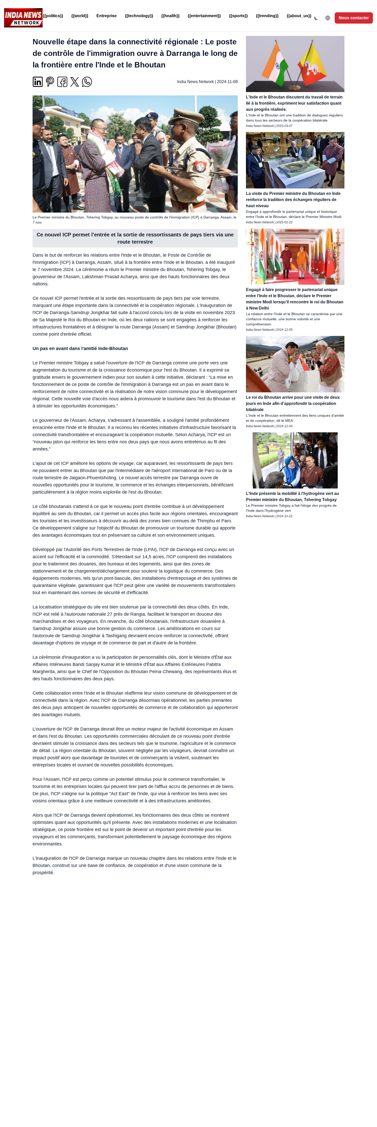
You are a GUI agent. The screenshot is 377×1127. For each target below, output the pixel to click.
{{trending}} (267, 16)
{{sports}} (238, 16)
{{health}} (170, 16)
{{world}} (79, 16)
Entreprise (106, 16)
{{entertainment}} (204, 16)
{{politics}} (53, 16)
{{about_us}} (299, 16)
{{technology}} (139, 16)
